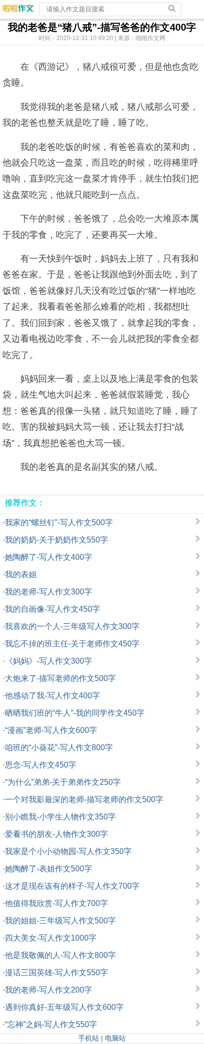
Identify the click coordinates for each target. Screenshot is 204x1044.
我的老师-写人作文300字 (48, 592)
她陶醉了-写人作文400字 (48, 557)
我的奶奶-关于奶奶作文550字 (56, 540)
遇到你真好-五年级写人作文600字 (64, 1007)
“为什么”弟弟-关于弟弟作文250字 (63, 782)
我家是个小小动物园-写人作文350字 (68, 851)
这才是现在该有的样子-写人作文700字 (72, 886)
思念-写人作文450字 (40, 765)
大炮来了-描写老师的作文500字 (60, 678)
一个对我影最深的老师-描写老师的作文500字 (84, 799)
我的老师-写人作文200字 (48, 990)
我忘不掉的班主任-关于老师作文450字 (72, 643)
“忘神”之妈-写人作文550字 (51, 1024)
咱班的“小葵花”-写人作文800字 (59, 747)
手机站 (88, 1038)
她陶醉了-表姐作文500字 (48, 868)
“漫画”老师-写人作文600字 (51, 730)
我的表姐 (21, 574)
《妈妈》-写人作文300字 (48, 661)
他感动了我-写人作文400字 (52, 695)
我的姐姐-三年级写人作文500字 (60, 920)
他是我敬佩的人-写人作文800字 (60, 955)
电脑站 (115, 1038)
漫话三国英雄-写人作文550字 (56, 972)
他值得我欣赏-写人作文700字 (56, 903)
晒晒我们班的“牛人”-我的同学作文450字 (75, 713)
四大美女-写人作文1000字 (51, 938)
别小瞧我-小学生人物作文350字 (60, 817)
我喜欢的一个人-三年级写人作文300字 (72, 626)
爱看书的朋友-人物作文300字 (56, 834)
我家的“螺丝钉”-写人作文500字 (59, 522)
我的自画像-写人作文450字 (52, 609)
